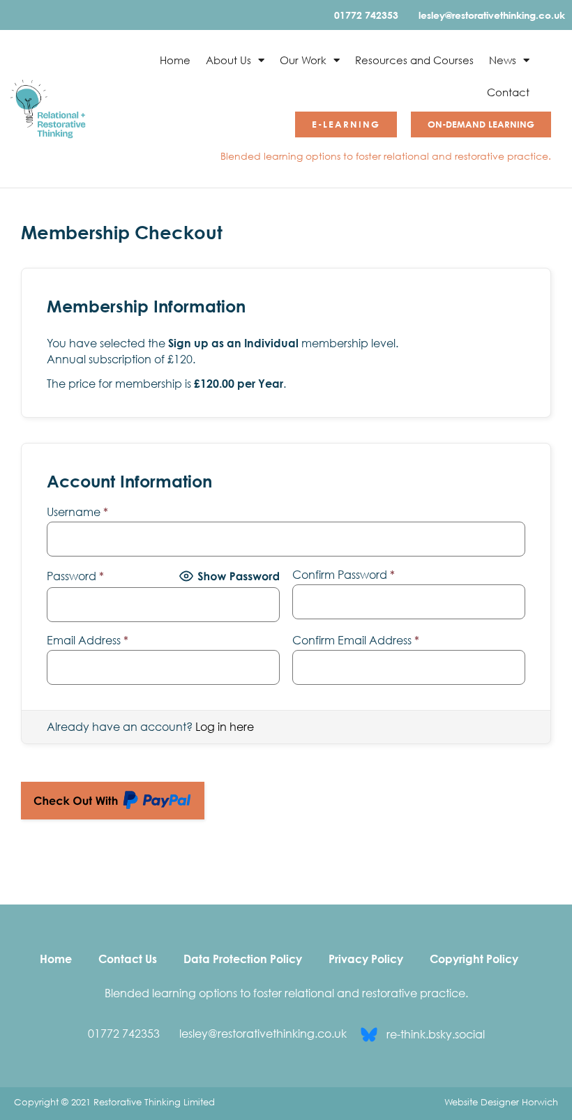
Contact (508, 92)
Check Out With (91, 795)
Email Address (87, 640)
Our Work (303, 60)
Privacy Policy (366, 959)
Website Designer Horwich (501, 1101)
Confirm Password (343, 574)
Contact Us (127, 959)
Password (75, 576)
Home (175, 60)
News (502, 60)
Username (77, 511)
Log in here (224, 727)
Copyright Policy (474, 959)
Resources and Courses (414, 60)
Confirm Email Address (355, 640)
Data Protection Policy (242, 959)
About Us (228, 60)
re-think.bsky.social (435, 1034)
